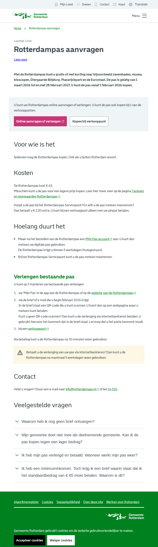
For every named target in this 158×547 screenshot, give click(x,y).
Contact (104, 4)
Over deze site (93, 502)
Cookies (47, 502)
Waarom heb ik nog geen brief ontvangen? (58, 421)
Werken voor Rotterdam (123, 502)
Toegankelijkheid (68, 502)
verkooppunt (38, 328)
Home (17, 28)
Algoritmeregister (26, 502)
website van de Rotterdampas (113, 293)
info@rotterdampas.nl (82, 389)
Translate (138, 5)
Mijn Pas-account (99, 239)
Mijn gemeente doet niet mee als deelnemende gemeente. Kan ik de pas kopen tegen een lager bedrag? (80, 438)
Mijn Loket (63, 4)
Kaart (119, 4)
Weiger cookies (61, 540)
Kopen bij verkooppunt (89, 121)
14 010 (112, 389)
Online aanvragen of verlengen (41, 123)
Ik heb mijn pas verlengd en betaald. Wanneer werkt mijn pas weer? (80, 455)
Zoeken (86, 4)
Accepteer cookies (29, 540)
